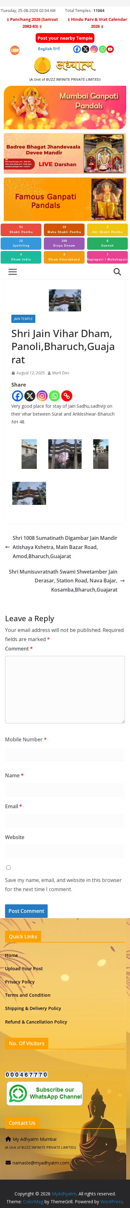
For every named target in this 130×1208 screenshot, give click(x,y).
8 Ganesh (107, 243)
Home (11, 955)
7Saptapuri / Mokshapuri (107, 257)
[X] (29, 395)
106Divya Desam (64, 243)
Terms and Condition (27, 995)
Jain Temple (23, 319)
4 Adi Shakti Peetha (107, 229)
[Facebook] (17, 395)
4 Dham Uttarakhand (64, 257)
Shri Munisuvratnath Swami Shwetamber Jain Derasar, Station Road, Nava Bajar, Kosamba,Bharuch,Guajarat (63, 580)
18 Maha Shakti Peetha (64, 229)
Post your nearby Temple (65, 38)
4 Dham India (21, 257)
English (45, 48)
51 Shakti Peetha (21, 229)
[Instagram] (42, 395)
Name (14, 775)
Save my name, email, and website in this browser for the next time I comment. (63, 885)
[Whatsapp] (54, 395)
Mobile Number (26, 739)
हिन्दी (56, 48)
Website (14, 837)
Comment (19, 648)
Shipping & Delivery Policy (33, 1008)
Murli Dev (60, 373)
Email (13, 806)
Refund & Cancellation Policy (36, 1022)
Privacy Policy (20, 982)
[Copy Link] (66, 395)
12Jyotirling (21, 243)
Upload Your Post (24, 969)
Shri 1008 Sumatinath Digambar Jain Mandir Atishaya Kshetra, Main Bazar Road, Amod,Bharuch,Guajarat (65, 547)
